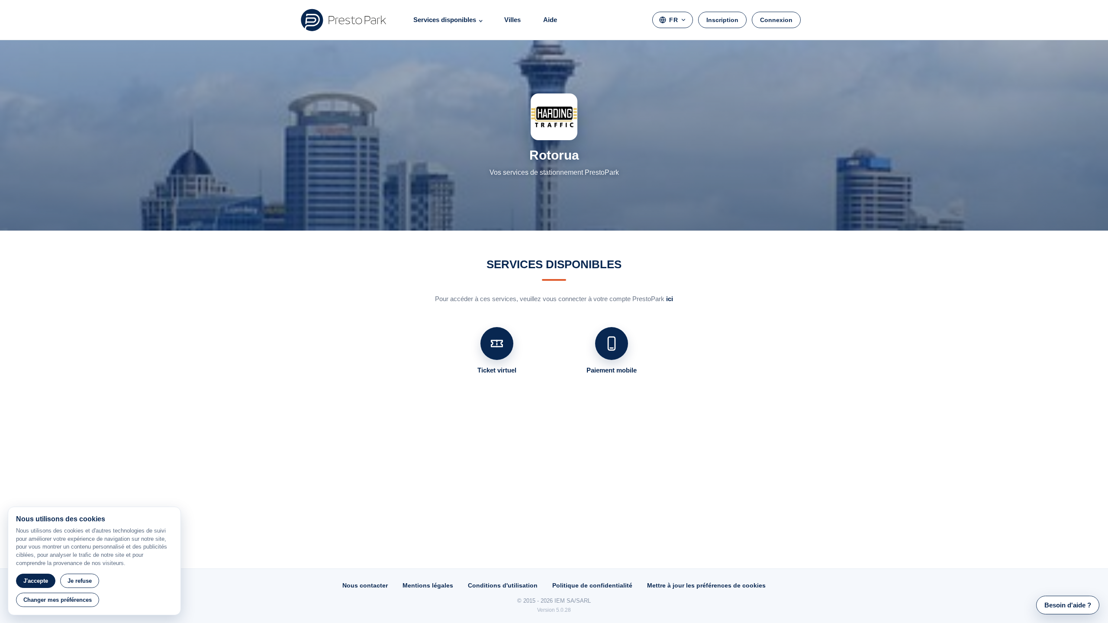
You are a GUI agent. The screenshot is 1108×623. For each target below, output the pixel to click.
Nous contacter (365, 585)
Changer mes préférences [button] (57, 600)
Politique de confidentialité (592, 585)
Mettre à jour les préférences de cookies (706, 585)
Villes (512, 19)
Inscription (722, 19)
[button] (1067, 605)
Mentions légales (428, 585)
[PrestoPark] (344, 20)
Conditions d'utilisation (503, 585)
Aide (550, 19)
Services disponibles (444, 19)
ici (669, 298)
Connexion (776, 19)
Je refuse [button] (80, 581)
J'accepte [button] (35, 581)
